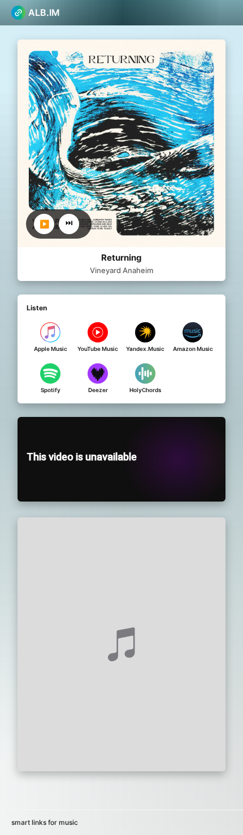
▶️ (44, 223)
